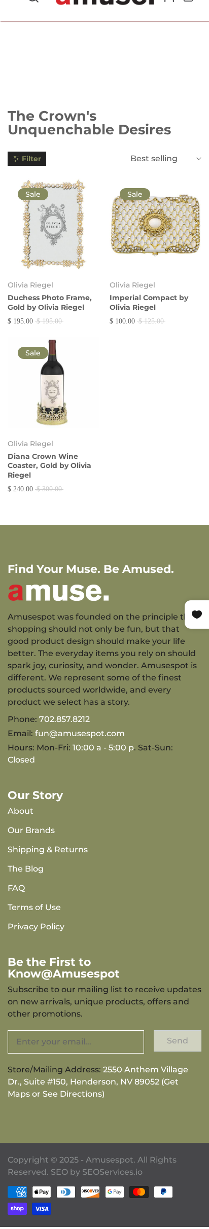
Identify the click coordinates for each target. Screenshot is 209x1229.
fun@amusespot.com (80, 733)
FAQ (16, 888)
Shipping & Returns (48, 849)
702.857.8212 (64, 719)
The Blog (26, 869)
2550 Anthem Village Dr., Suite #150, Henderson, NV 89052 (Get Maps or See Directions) (98, 1082)
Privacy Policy (36, 926)
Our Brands (31, 830)
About (20, 811)
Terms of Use (34, 907)
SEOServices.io (112, 1172)
